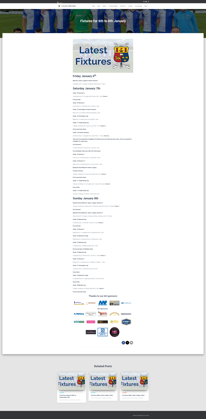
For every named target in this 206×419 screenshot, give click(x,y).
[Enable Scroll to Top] (203, 416)
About (146, 6)
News (98, 6)
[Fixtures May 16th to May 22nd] (134, 381)
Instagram (148, 2)
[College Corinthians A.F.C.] (66, 6)
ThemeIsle (146, 415)
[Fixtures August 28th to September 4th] (71, 381)
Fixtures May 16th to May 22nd (133, 395)
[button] (106, 6)
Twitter (146, 2)
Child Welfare (138, 6)
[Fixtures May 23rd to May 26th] (103, 381)
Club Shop (122, 6)
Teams (104, 6)
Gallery (131, 6)
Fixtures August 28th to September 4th (68, 396)
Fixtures (62, 392)
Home (93, 6)
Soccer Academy (113, 6)
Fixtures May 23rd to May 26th (102, 395)
